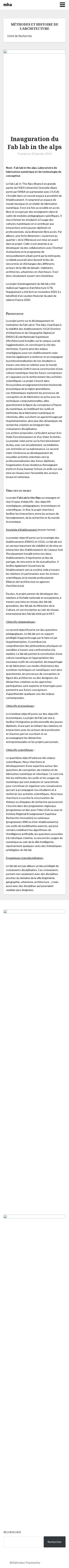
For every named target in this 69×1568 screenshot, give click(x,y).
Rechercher (12, 1532)
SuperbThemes (50, 1562)
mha (7, 4)
